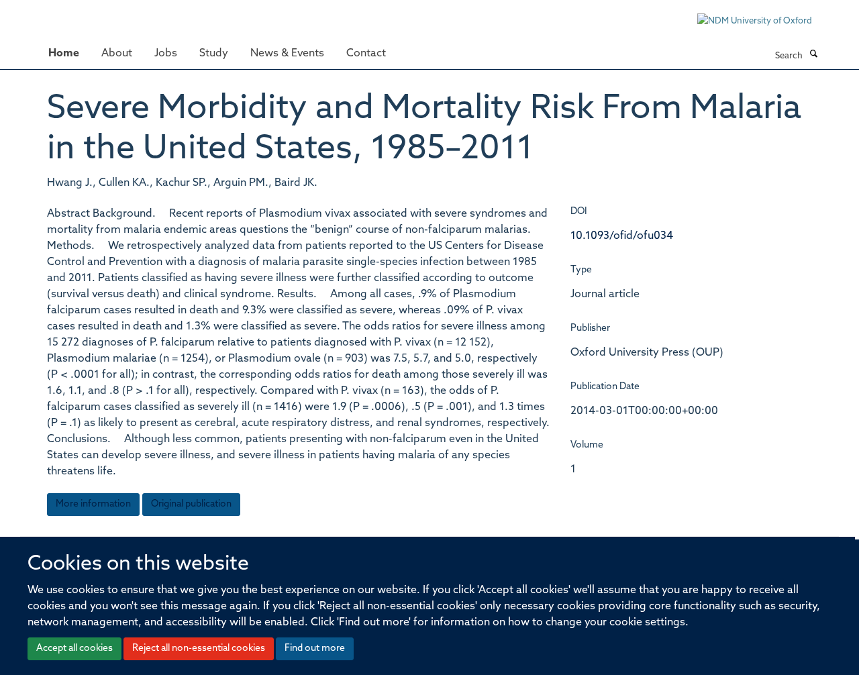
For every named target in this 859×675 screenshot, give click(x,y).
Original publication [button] (191, 504)
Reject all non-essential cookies (198, 648)
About (116, 53)
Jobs (165, 53)
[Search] (813, 55)
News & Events (287, 53)
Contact (366, 53)
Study (213, 53)
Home (63, 53)
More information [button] (93, 504)
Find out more (315, 648)
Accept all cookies (74, 648)
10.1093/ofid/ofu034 (621, 236)
